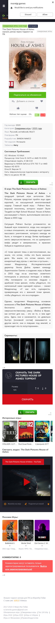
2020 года (37, 128)
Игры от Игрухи (31, 615)
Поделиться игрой (36, 504)
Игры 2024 (8, 615)
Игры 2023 (18, 615)
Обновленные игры (12, 612)
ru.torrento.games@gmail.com (16, 610)
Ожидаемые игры (23, 128)
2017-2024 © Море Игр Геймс (16, 607)
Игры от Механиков (12, 618)
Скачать (27, 399)
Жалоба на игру (14, 504)
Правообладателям (30, 618)
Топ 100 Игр (43, 612)
